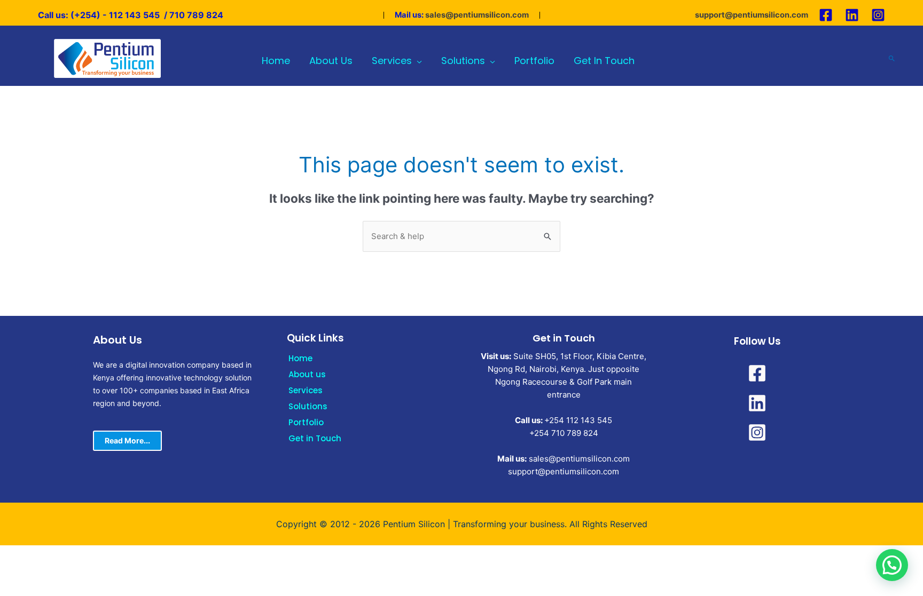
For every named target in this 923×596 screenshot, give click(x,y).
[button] (892, 565)
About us (307, 374)
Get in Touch (314, 438)
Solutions (307, 406)
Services (305, 390)
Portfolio (306, 422)
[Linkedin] (852, 15)
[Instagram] (878, 15)
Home (300, 358)
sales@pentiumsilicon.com (477, 15)
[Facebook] (826, 15)
